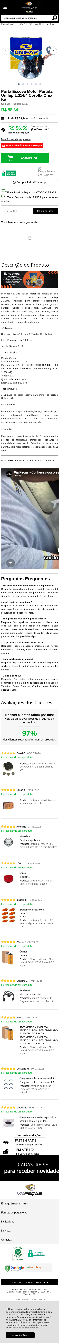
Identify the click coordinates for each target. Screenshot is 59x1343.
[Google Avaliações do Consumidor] (38, 1267)
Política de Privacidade (25, 1327)
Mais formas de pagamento (15, 139)
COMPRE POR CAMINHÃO (32, 24)
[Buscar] (54, 17)
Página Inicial (8, 24)
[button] (19, 84)
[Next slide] (53, 51)
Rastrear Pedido (20, 1203)
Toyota (53, 24)
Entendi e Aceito (20, 1335)
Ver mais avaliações (29, 1135)
